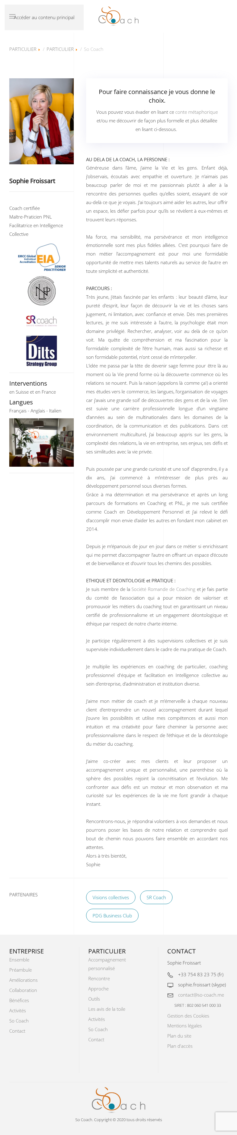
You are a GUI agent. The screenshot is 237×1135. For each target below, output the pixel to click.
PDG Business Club (112, 915)
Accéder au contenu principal (44, 17)
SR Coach (156, 897)
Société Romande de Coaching (163, 589)
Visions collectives (111, 897)
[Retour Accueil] (118, 16)
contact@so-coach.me (201, 995)
